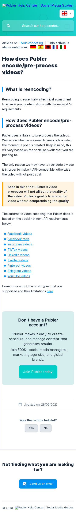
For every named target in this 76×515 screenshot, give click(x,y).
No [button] (46, 428)
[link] (33, 47)
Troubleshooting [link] (31, 43)
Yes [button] (31, 428)
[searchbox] (38, 25)
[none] (37, 6)
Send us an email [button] (41, 483)
